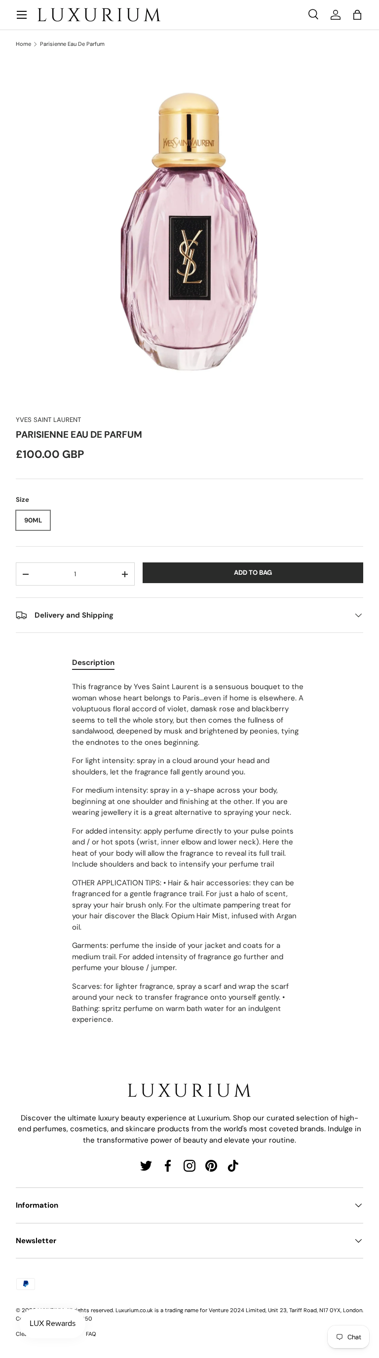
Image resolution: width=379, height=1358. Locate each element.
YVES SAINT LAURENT (48, 420)
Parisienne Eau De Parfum (72, 44)
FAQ (91, 1333)
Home (23, 44)
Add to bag (253, 572)
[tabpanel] (189, 853)
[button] (357, 15)
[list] (189, 232)
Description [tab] (93, 662)
